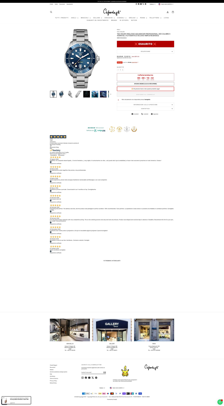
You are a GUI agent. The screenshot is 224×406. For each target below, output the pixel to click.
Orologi (132, 17)
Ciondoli (121, 17)
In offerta (124, 20)
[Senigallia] (70, 330)
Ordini (56, 4)
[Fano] (154, 330)
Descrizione (145, 51)
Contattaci (145, 108)
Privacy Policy (53, 380)
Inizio (118, 29)
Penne (143, 17)
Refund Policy (53, 383)
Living (166, 17)
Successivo (61, 155)
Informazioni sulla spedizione (146, 104)
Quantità (120, 67)
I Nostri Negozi (53, 365)
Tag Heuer (121, 31)
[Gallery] (112, 330)
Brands (114, 20)
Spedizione (119, 57)
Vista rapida (65, 293)
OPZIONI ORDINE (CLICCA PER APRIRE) (145, 83)
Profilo (51, 4)
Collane (97, 17)
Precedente (53, 155)
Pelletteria (155, 17)
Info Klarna (52, 376)
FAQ (51, 374)
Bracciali (85, 17)
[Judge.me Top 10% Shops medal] (134, 129)
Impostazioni (70, 4)
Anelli (74, 17)
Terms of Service (54, 378)
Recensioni (62, 4)
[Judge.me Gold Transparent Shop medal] (112, 129)
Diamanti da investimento (97, 20)
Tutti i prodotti (62, 17)
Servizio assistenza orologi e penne (58, 371)
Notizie (134, 20)
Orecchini (109, 17)
